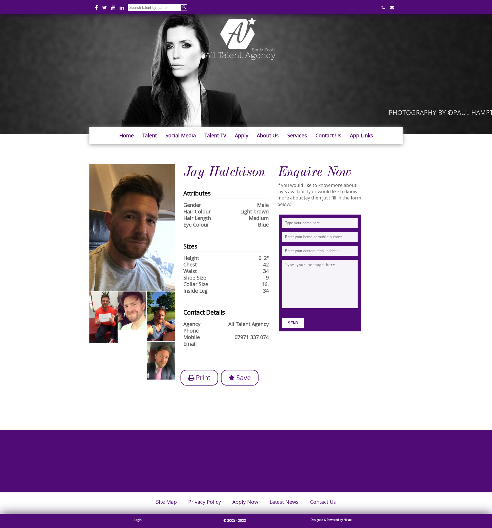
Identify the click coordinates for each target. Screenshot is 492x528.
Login (138, 520)
